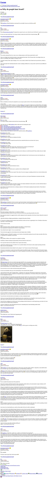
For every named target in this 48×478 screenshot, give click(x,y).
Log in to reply (17, 6)
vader (1, 363)
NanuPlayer (4, 23)
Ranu (1, 69)
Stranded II (12, 473)
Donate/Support (3, 467)
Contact (7, 468)
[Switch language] (1, 476)
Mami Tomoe (2, 115)
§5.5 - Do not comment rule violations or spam (10, 129)
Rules (17, 475)
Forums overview (3, 6)
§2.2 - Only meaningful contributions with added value (11, 126)
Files (4, 475)
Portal (1, 471)
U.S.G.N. (20, 475)
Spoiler (1, 344)
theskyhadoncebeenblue (4, 19)
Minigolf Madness (32, 473)
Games (2, 472)
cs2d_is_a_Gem (3, 207)
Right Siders (39, 473)
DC (1, 27)
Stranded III (18, 473)
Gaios (1, 97)
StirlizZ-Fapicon (3, 310)
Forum (3, 2)
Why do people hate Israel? (12, 5)
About (6, 471)
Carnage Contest (25, 473)
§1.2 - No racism (4, 125)
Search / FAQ (13, 475)
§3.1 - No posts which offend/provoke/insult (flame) (11, 127)
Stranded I (7, 473)
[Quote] (0, 22)
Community (3, 474)
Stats (4, 466)
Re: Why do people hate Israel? (7, 16)
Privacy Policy (3, 468)
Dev (7, 467)
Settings (1, 466)
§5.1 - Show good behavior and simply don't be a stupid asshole (13, 128)
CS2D (2, 473)
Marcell (1, 50)
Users (6, 475)
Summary (2, 111)
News (4, 471)
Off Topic (4, 5)
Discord (8, 475)
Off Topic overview (10, 6)
